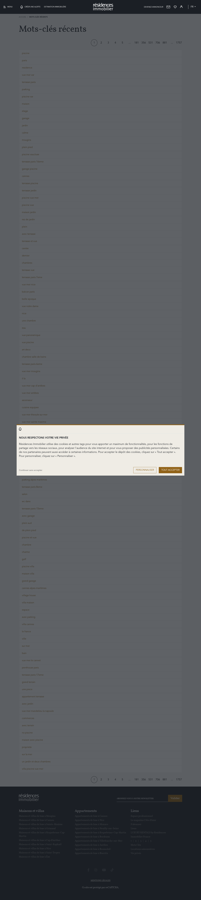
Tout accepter (170, 470)
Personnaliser (145, 470)
